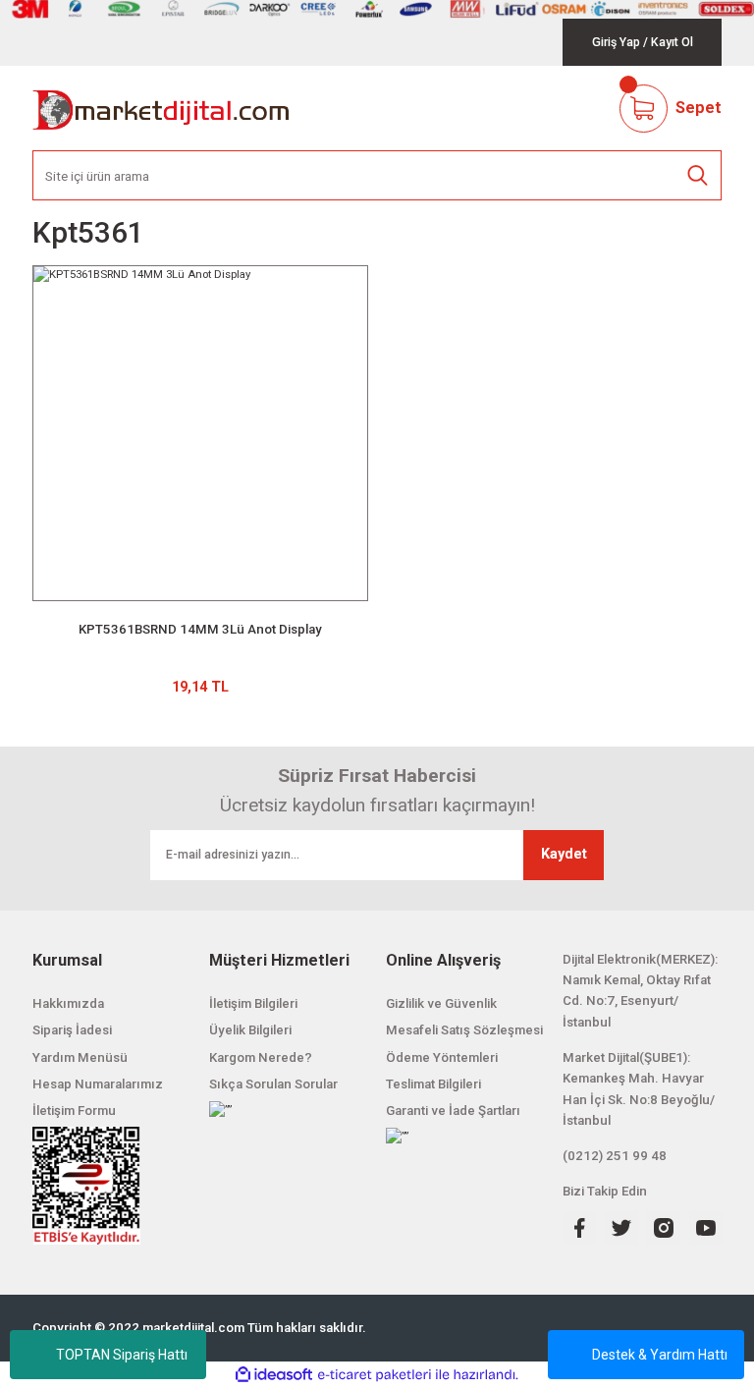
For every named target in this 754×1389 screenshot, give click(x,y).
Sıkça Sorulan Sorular (273, 1084)
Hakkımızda (68, 1003)
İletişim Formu (74, 1110)
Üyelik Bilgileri (250, 1030)
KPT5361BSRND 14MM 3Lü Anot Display (200, 629)
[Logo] (161, 108)
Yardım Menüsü (80, 1057)
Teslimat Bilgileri (433, 1084)
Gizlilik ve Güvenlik (441, 1003)
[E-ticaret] (374, 1374)
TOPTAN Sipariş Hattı (122, 1354)
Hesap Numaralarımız (97, 1084)
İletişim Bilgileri (253, 1003)
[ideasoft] (274, 1375)
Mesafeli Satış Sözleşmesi (464, 1030)
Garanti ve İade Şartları (453, 1110)
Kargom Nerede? (260, 1057)
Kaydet (564, 854)
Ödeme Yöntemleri (442, 1057)
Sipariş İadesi (72, 1030)
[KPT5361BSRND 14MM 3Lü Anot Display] (200, 433)
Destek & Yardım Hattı (659, 1354)
